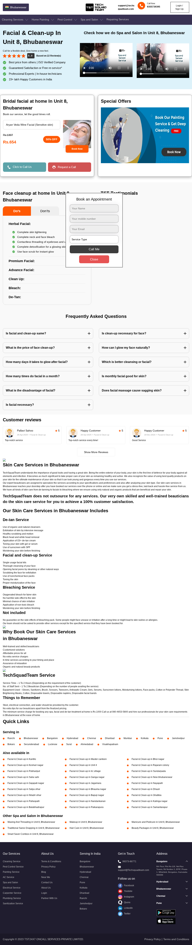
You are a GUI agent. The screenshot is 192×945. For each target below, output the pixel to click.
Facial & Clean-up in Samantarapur (150, 807)
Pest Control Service (13, 866)
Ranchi (11, 738)
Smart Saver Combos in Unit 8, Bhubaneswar (31, 834)
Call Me (94, 249)
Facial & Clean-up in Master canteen (88, 759)
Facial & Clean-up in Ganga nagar (87, 777)
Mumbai (128, 738)
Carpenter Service (12, 893)
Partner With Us (49, 898)
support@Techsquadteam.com (133, 870)
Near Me (45, 877)
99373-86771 (129, 861)
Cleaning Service (11, 861)
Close (94, 259)
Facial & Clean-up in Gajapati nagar (26, 783)
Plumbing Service (12, 898)
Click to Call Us (22, 166)
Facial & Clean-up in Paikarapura (87, 807)
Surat (69, 744)
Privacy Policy (48, 866)
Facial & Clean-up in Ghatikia (146, 795)
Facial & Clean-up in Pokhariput (24, 771)
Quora (126, 902)
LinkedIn (128, 908)
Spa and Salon (90, 19)
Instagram (128, 896)
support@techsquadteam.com (126, 7)
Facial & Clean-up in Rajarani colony (150, 765)
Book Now (77, 149)
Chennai (91, 738)
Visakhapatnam (110, 744)
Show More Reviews (96, 452)
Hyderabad (72, 738)
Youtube (127, 891)
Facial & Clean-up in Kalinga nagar (149, 801)
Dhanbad (110, 738)
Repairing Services (117, 19)
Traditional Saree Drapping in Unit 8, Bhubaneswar (34, 828)
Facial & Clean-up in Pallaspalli (24, 801)
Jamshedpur (178, 738)
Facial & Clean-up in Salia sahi (23, 777)
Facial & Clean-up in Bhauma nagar (88, 789)
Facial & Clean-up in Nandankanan (88, 801)
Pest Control (65, 19)
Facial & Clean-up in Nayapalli (147, 783)
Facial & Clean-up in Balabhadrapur (26, 807)
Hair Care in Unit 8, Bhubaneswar (87, 828)
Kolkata (144, 738)
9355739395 (153, 6)
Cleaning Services (13, 19)
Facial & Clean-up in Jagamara (85, 783)
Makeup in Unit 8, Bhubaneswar (86, 822)
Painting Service (11, 872)
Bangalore (52, 738)
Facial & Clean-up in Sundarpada (149, 771)
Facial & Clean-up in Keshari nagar (25, 765)
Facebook (128, 885)
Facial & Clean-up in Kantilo (22, 759)
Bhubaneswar (31, 738)
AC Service (8, 877)
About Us (46, 887)
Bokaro (11, 744)
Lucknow (52, 744)
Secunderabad (31, 744)
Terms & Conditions (51, 861)
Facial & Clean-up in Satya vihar (24, 789)
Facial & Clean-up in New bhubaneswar (152, 777)
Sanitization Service (13, 903)
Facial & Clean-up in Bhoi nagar (148, 759)
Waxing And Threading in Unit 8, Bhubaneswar (31, 822)
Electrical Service (11, 887)
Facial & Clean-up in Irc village (85, 771)
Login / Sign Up (179, 7)
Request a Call (67, 167)
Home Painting (41, 19)
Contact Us (46, 882)
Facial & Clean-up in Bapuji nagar (87, 795)
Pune (160, 738)
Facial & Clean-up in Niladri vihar (24, 795)
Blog (43, 872)
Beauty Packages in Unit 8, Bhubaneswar (153, 828)
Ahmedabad (87, 744)
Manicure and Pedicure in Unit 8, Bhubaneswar (156, 822)
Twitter (126, 913)
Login (44, 893)
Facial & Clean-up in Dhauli (146, 789)
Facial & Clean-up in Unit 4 (83, 765)
